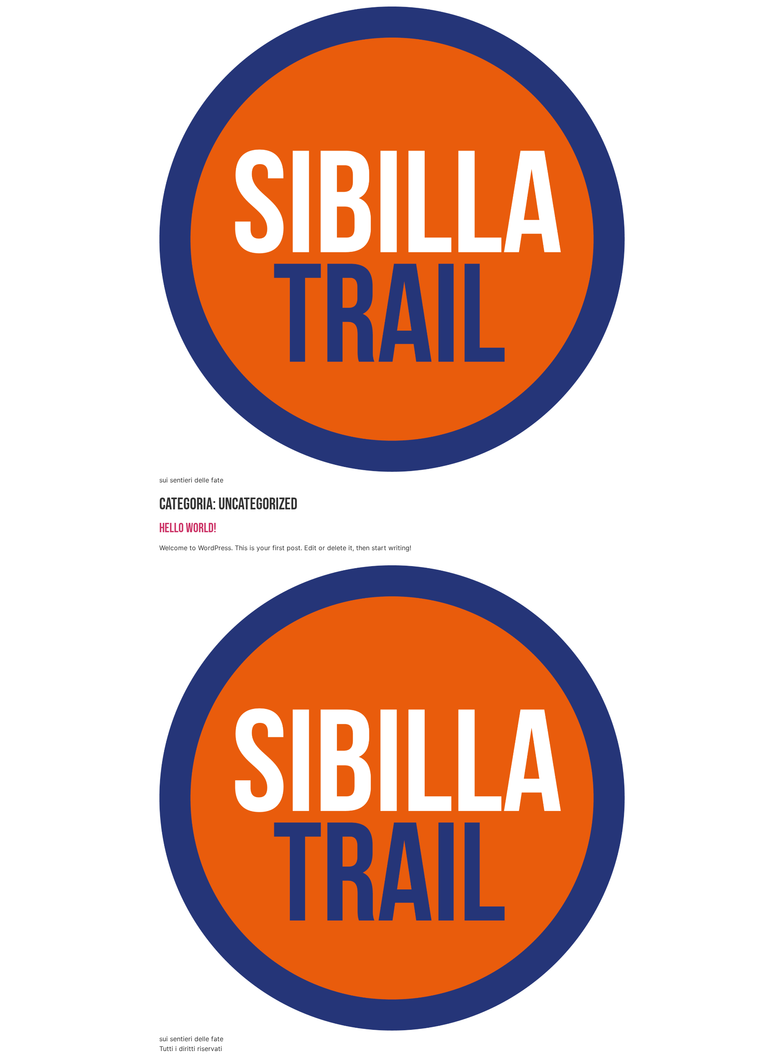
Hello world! (187, 528)
